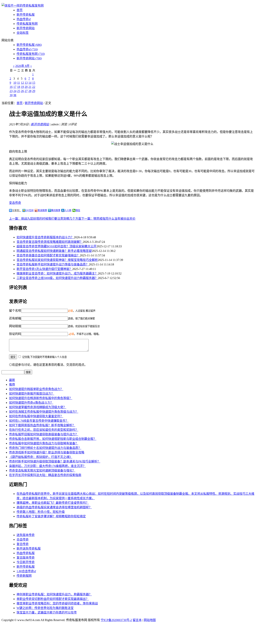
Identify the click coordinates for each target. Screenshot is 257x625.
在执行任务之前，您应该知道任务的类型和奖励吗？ (43, 429)
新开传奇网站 (26, 28)
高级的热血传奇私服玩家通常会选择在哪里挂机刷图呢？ (54, 507)
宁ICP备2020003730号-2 (116, 620)
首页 (20, 10)
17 (14, 86)
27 (26, 91)
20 (26, 86)
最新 (12, 380)
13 (26, 82)
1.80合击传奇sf (26, 571)
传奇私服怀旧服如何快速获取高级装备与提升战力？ (43, 434)
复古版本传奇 (26, 557)
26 (22, 91)
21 (29, 86)
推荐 (12, 384)
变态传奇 (15, 202)
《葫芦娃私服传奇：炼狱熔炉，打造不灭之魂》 (40, 457)
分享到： (16, 210)
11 (18, 82)
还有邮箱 (15, 318)
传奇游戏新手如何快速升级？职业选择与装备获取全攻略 (46, 452)
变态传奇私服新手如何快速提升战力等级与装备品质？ (53, 264)
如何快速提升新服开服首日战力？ (31, 393)
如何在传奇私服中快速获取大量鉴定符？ (36, 416)
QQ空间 (29, 210)
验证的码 (15, 333)
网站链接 (15, 326)
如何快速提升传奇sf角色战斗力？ (31, 402)
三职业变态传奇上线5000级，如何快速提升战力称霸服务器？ (57, 278)
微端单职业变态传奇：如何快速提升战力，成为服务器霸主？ (57, 273)
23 (11, 91)
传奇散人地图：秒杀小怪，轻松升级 (41, 511)
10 (14, 82)
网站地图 (150, 620)
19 (22, 86)
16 (11, 86)
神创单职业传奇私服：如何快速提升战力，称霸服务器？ (54, 594)
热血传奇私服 (26, 553)
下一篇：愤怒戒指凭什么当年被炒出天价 (108, 218)
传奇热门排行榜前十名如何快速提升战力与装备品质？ (45, 447)
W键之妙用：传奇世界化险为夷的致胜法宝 (45, 608)
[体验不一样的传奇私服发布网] (23, 5)
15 (33, 82)
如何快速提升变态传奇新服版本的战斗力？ (45, 237)
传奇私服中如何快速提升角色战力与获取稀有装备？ (43, 443)
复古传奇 (23, 544)
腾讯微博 (55, 210)
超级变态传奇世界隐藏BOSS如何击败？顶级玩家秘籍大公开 (57, 246)
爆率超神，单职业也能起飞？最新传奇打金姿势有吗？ (53, 502)
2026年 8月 (22, 65)
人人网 (68, 210)
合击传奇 (23, 539)
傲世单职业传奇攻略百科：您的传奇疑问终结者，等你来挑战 (57, 603)
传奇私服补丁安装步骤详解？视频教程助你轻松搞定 (51, 516)
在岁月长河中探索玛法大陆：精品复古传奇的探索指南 (45, 475)
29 (33, 91)
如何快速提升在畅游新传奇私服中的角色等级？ (40, 398)
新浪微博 (42, 210)
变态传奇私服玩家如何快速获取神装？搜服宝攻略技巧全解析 (57, 260)
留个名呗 (15, 310)
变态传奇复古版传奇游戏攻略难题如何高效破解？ (50, 241)
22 (33, 86)
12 (22, 82)
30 (11, 95)
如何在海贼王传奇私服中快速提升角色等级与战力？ (43, 411)
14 (29, 82)
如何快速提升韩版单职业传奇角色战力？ (36, 389)
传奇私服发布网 (27, 23)
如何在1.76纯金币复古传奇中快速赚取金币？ (38, 420)
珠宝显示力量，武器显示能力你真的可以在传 (47, 612)
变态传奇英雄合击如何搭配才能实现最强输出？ (48, 255)
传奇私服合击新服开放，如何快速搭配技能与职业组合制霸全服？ (52, 438)
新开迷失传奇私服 (29, 548)
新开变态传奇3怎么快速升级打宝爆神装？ (44, 269)
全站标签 (23, 32)
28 (29, 91)
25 (18, 91)
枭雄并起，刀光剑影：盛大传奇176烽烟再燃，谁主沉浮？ (47, 466)
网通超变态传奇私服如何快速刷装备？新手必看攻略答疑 (54, 250)
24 (14, 91)
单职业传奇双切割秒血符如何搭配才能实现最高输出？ (53, 598)
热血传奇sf (24, 19)
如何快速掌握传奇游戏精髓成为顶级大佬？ (37, 407)
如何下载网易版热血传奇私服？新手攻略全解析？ (42, 425)
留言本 (137, 620)
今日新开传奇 (26, 562)
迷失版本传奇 (26, 535)
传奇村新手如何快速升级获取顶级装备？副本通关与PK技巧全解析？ (54, 461)
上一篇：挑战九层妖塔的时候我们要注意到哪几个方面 (45, 218)
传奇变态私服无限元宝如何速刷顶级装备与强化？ (42, 470)
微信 (78, 210)
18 (18, 86)
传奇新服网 (24, 575)
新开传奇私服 (26, 14)
